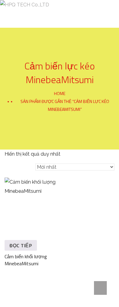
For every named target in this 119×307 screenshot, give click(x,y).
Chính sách (99, 14)
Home (59, 93)
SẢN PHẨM (69, 14)
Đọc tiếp (20, 245)
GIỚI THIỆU (40, 14)
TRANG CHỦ (11, 14)
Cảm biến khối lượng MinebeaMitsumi (26, 260)
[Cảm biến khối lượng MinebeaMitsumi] (31, 204)
